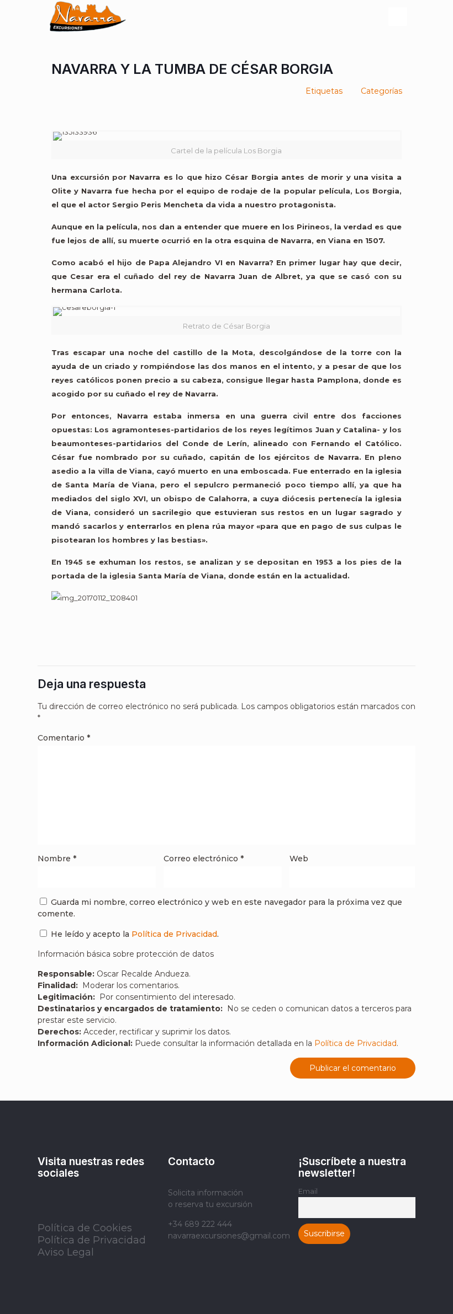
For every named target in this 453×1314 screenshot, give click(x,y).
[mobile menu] (397, 16)
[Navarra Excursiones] (88, 16)
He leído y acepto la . (134, 934)
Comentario (64, 738)
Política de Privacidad (174, 934)
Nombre (57, 859)
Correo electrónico (204, 859)
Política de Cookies (85, 1228)
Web (298, 859)
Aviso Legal (66, 1252)
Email (308, 1191)
